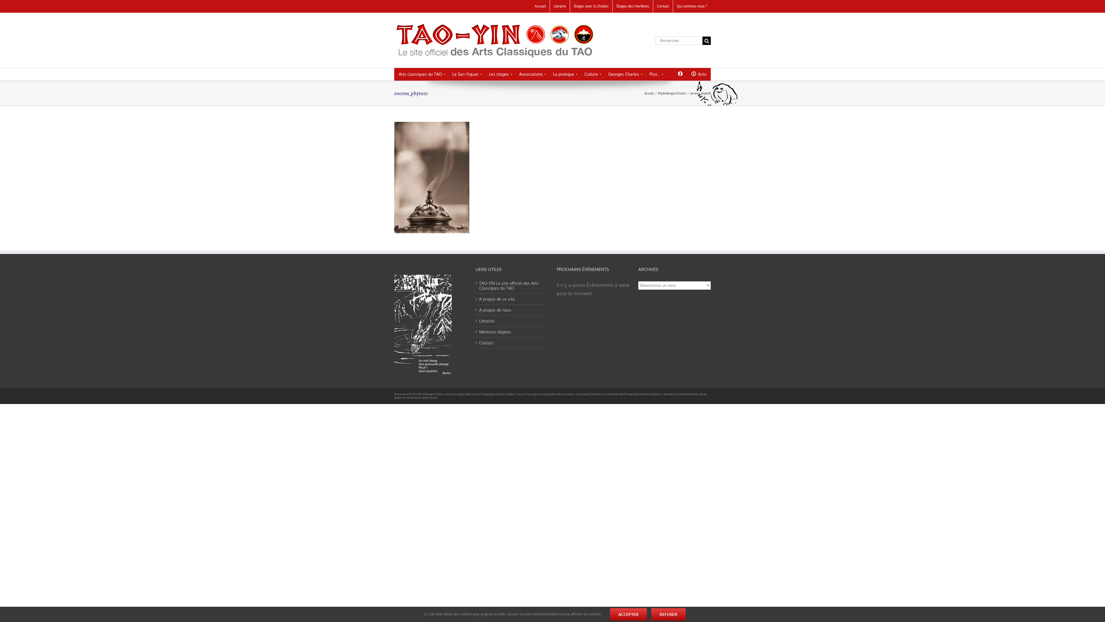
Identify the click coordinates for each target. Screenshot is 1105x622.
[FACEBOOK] (680, 73)
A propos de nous (495, 310)
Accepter (628, 614)
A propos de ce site (497, 299)
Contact (486, 342)
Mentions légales (495, 331)
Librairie (486, 320)
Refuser (668, 614)
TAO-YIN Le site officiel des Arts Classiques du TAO (509, 286)
